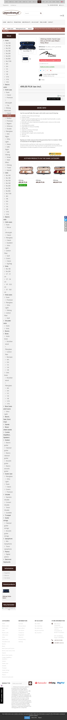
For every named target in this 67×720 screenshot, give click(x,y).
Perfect (8, 118)
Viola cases (8, 295)
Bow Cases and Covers (7, 407)
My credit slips (38, 626)
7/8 (6, 199)
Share (44, 70)
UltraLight (8, 103)
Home (4, 22)
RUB (58, 2)
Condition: (42, 49)
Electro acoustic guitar (7, 468)
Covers (7, 258)
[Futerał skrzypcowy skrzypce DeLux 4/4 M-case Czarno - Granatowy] (25, 59)
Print (43, 80)
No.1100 (8, 61)
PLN (39, 2)
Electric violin (6, 86)
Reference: (42, 46)
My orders (37, 623)
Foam (7, 92)
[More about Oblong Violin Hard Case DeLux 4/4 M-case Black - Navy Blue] (6, 591)
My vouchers (38, 632)
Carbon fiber (8, 353)
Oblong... (21, 180)
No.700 (7, 188)
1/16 (7, 79)
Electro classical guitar (7, 455)
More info (34, 717)
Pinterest (51, 70)
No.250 (7, 56)
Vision (8, 144)
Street (8, 157)
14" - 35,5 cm (8, 285)
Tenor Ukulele (7, 509)
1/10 (7, 77)
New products (26, 22)
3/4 (6, 66)
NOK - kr (25, 2)
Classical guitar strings (7, 525)
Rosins (7, 331)
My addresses (38, 628)
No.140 (7, 46)
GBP (43, 2)
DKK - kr (11, 2)
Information (9, 568)
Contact (50, 22)
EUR (54, 2)
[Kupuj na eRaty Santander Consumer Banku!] (61, 96)
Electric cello (6, 218)
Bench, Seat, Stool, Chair (7, 419)
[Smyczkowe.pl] (11, 13)
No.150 (7, 48)
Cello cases (8, 222)
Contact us (13, 5)
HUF (16, 2)
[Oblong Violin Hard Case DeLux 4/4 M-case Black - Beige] (43, 170)
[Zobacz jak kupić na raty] (9, 608)
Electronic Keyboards (7, 560)
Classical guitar (7, 449)
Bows (7, 334)
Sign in (62, 5)
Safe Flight (7, 148)
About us (10, 22)
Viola (6, 266)
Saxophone (8, 539)
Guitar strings (6, 519)
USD (6, 2)
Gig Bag (9, 264)
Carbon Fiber (7, 252)
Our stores (7, 578)
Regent (8, 123)
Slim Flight (7, 135)
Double (9, 129)
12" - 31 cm (7, 275)
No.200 (7, 53)
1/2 (6, 69)
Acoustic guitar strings (7, 533)
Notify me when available (47, 67)
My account (35, 22)
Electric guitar (7, 444)
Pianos (7, 552)
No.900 (7, 59)
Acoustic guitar (7, 462)
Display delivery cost (48, 76)
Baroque (9, 357)
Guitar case (8, 474)
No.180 (7, 51)
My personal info (39, 630)
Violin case (8, 90)
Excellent (9, 243)
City (7, 105)
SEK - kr (35, 2)
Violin (7, 40)
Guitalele (8, 513)
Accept (27, 717)
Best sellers (21, 628)
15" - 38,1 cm (8, 291)
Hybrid (8, 170)
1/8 (6, 74)
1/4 (6, 72)
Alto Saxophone (8, 542)
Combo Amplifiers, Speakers (6, 434)
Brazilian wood (8, 342)
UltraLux (9, 126)
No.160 (7, 183)
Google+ (48, 70)
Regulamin (6, 5)
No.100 (7, 43)
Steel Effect (7, 161)
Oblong (9, 165)
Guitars (7, 440)
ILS (50, 2)
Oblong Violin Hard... (7, 597)
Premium (9, 98)
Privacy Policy (22, 639)
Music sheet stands (7, 428)
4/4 (6, 64)
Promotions (17, 22)
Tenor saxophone (8, 547)
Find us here (43, 22)
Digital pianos (7, 555)
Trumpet (8, 515)
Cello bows (6, 374)
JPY (47, 2)
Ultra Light (7, 140)
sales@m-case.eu (59, 643)
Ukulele (7, 494)
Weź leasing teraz (54, 99)
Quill (8, 256)
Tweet (41, 70)
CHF (30, 2)
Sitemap (20, 641)
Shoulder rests (7, 322)
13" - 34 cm (7, 280)
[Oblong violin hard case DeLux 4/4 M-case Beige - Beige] (26, 170)
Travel (8, 168)
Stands (7, 424)
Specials (20, 623)
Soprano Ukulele (8, 498)
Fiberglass (9, 131)
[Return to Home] (3, 29)
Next (30, 59)
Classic (8, 95)
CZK (20, 2)
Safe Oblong (7, 153)
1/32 (7, 82)
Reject (40, 717)
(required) (21, 697)
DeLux (8, 116)
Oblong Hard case (7, 109)
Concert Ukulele (7, 503)
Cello (6, 173)
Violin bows (7, 337)
